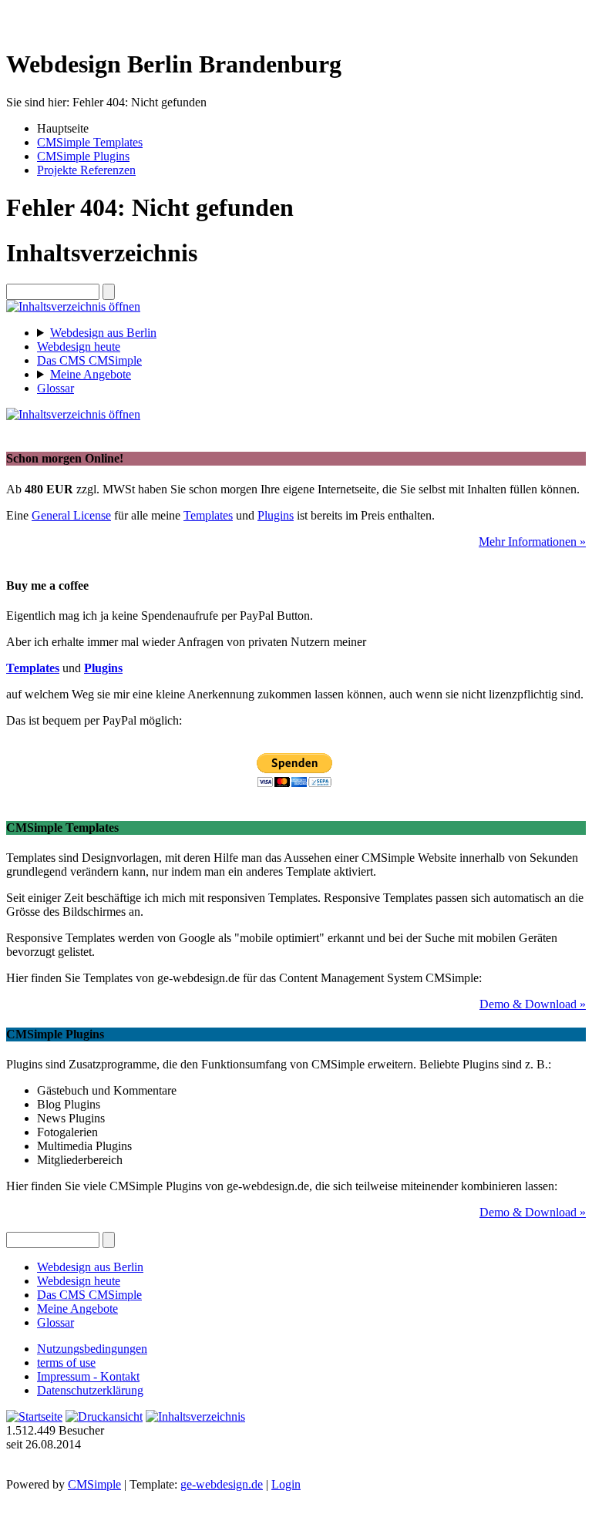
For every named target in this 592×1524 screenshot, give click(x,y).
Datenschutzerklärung (90, 1390)
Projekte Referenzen (86, 170)
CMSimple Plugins (83, 156)
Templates (208, 515)
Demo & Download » (532, 1004)
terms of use (66, 1362)
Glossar (55, 388)
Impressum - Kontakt (88, 1376)
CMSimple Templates (90, 142)
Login (286, 1484)
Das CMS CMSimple (89, 360)
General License (71, 515)
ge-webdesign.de (221, 1484)
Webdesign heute (78, 346)
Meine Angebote (90, 374)
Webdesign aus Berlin (103, 332)
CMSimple (94, 1484)
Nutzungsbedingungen (92, 1348)
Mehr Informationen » (532, 541)
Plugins (275, 515)
